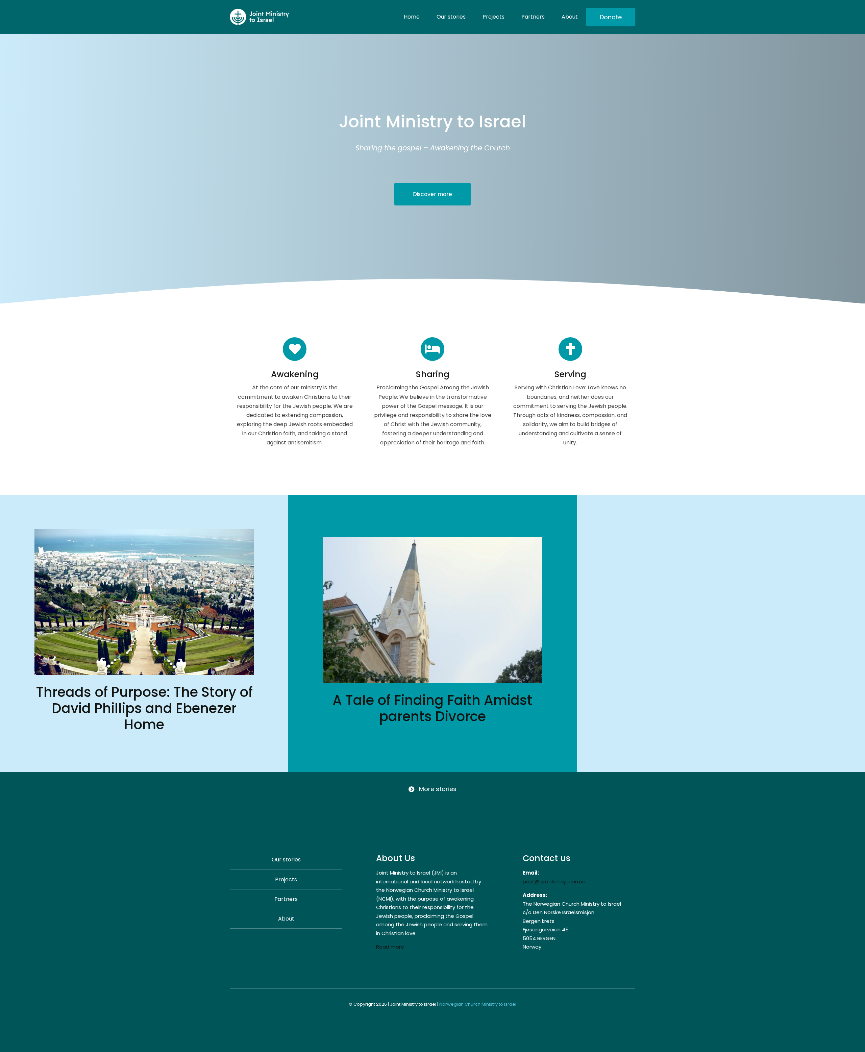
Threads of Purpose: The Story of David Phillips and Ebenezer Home (144, 708)
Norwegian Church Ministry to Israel (477, 1004)
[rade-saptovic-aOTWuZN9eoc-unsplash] (144, 532)
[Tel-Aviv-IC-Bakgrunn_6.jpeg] (432, 540)
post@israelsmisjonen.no (554, 881)
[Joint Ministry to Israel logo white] (259, 11)
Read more (390, 946)
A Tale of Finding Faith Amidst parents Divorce (432, 708)
